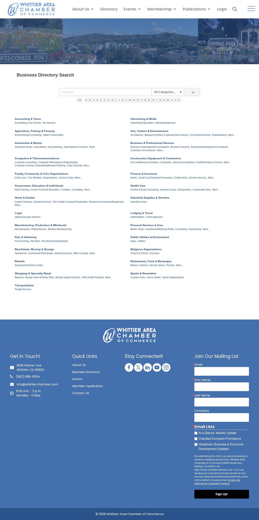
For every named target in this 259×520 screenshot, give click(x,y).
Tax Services (49, 123)
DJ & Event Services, (200, 135)
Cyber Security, (74, 165)
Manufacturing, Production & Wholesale (41, 225)
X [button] (172, 100)
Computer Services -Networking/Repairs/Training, (40, 165)
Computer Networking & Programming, (58, 162)
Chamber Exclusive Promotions (220, 438)
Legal (18, 213)
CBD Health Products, (93, 277)
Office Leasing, (81, 253)
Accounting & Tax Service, (28, 123)
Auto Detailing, (55, 147)
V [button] (164, 100)
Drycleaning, (195, 229)
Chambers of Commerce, (143, 150)
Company (201, 410)
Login (222, 9)
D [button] (97, 100)
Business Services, (180, 147)
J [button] (119, 100)
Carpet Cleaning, (23, 201)
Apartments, (21, 253)
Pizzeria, (170, 265)
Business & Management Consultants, (150, 147)
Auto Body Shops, (24, 147)
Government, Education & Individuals (39, 185)
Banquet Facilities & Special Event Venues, (167, 135)
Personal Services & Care (146, 225)
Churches (154, 253)
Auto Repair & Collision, (76, 147)
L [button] (126, 100)
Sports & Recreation (143, 273)
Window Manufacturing (59, 229)
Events (77, 379)
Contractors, (165, 162)
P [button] (141, 100)
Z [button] (179, 100)
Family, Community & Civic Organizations (41, 173)
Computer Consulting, (26, 162)
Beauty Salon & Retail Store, (40, 277)
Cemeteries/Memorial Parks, (159, 229)
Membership (159, 9)
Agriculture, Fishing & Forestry (35, 131)
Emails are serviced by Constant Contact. (217, 481)
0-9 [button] (79, 100)
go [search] (193, 92)
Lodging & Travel (141, 213)
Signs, (133, 241)
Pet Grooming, (22, 241)
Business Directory (86, 372)
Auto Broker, (40, 147)
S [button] (153, 100)
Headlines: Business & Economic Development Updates (221, 446)
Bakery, (134, 265)
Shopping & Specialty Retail (33, 273)
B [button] (89, 100)
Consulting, (77, 189)
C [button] (93, 100)
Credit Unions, (181, 177)
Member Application (87, 386)
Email (198, 364)
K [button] (122, 100)
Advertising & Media (143, 118)
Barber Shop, (137, 229)
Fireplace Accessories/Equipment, (106, 201)
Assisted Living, (168, 189)
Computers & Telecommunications (37, 158)
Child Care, (21, 177)
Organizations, (50, 177)
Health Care (137, 185)
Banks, (133, 177)
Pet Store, (36, 241)
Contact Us (80, 393)
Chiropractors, (184, 189)
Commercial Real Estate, (41, 253)
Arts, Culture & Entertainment (149, 131)
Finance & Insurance (143, 173)
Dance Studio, (154, 277)
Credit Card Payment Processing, (155, 177)
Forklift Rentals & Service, (209, 162)
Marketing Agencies (165, 123)
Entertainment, (219, 135)
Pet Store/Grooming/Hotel (55, 241)
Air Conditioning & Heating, (144, 162)
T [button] (156, 100)
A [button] (86, 100)
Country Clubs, (138, 277)
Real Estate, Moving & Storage (34, 249)
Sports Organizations (173, 277)
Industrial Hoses (138, 201)
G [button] (108, 100)
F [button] (104, 100)
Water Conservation (53, 135)
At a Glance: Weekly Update (217, 433)
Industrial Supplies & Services (149, 197)
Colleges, (66, 189)
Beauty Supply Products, (68, 277)
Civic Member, (34, 177)
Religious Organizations (146, 249)
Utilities (141, 241)
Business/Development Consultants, (209, 147)
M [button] (130, 100)
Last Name (202, 395)
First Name (202, 380)
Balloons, (19, 277)
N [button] (134, 100)
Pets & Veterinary (26, 237)
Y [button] (175, 100)
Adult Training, (22, 189)
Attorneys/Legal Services (27, 217)
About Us (80, 9)
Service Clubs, (66, 177)
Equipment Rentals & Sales (29, 265)
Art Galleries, (137, 135)
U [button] (160, 100)
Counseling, (181, 229)
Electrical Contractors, (184, 162)
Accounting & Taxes (28, 118)
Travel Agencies (154, 217)
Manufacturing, (22, 229)
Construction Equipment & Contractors (155, 158)
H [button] (112, 100)
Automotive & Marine (28, 142)
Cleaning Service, (42, 201)
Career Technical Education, (45, 189)
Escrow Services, (198, 177)
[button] (250, 9)
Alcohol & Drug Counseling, (144, 189)
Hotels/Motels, (137, 217)
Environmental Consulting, (28, 135)
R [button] (149, 100)
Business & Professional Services (152, 142)
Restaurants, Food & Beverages (151, 261)
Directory (109, 9)
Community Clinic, (202, 189)
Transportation (24, 285)
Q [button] (145, 100)
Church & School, (139, 253)
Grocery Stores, (157, 265)
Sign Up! (221, 494)
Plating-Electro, (39, 229)
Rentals (20, 261)
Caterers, (143, 265)
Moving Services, (63, 253)
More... (231, 135)
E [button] (101, 100)
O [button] (138, 100)
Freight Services (23, 289)
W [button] (168, 100)
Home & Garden (25, 197)
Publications (194, 9)
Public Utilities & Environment (149, 237)
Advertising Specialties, (142, 123)
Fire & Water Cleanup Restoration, (70, 201)
